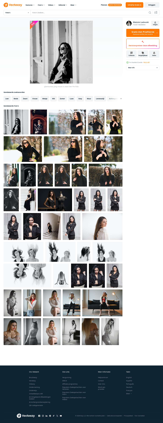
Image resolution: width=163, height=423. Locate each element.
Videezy (32, 384)
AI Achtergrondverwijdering (39, 402)
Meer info (131, 68)
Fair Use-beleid (140, 416)
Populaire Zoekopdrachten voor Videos (74, 398)
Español (129, 381)
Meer (72, 5)
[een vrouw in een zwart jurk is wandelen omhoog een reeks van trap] (52, 226)
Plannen (104, 5)
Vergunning (66, 377)
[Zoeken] (150, 12)
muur (89, 99)
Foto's (40, 5)
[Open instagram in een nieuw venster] (43, 416)
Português (130, 384)
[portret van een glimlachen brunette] (32, 226)
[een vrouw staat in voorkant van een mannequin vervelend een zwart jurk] (55, 199)
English (129, 377)
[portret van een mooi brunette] (114, 199)
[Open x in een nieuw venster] (57, 416)
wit (53, 99)
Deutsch (129, 387)
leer (7, 99)
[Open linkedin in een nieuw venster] (46, 416)
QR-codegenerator (36, 405)
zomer (62, 99)
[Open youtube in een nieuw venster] (61, 416)
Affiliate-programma (70, 384)
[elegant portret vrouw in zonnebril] (28, 175)
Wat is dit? (146, 62)
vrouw (34, 99)
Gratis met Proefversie (143, 32)
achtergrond (114, 99)
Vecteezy (32, 381)
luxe (71, 99)
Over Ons (101, 384)
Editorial (62, 5)
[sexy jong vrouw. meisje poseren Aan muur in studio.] (12, 302)
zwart (25, 99)
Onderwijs (33, 390)
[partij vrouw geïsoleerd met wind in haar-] (23, 252)
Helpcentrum (103, 377)
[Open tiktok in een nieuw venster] (54, 416)
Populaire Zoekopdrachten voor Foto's (74, 393)
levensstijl (100, 99)
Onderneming (34, 387)
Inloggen (151, 5)
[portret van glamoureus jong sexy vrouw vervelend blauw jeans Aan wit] (102, 226)
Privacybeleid (128, 416)
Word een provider (101, 388)
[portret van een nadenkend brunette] (79, 276)
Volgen (155, 25)
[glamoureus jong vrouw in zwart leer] (16, 122)
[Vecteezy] (13, 5)
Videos (50, 5)
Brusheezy (33, 377)
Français (129, 390)
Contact (101, 381)
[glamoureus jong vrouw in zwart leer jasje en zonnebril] (67, 122)
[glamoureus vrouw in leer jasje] (38, 122)
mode (16, 99)
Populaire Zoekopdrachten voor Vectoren (74, 388)
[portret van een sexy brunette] (114, 276)
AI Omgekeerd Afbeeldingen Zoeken (40, 398)
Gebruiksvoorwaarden (114, 416)
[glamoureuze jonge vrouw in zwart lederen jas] (11, 175)
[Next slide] (119, 98)
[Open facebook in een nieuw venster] (39, 416)
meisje (44, 99)
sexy (80, 99)
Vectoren (29, 5)
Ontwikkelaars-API (36, 394)
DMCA (64, 381)
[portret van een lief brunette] (12, 226)
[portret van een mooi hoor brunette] (81, 199)
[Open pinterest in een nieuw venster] (50, 416)
